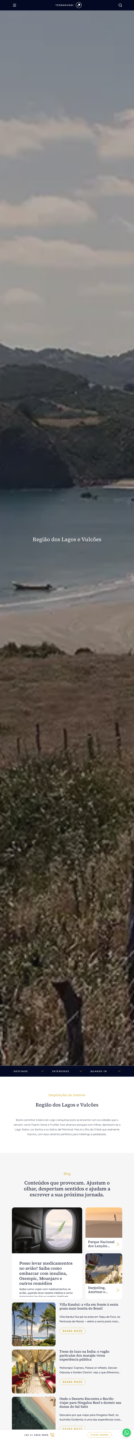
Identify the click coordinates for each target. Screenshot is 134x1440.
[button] (127, 1433)
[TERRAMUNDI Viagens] (68, 5)
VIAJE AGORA (100, 1435)
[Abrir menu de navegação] (15, 5)
